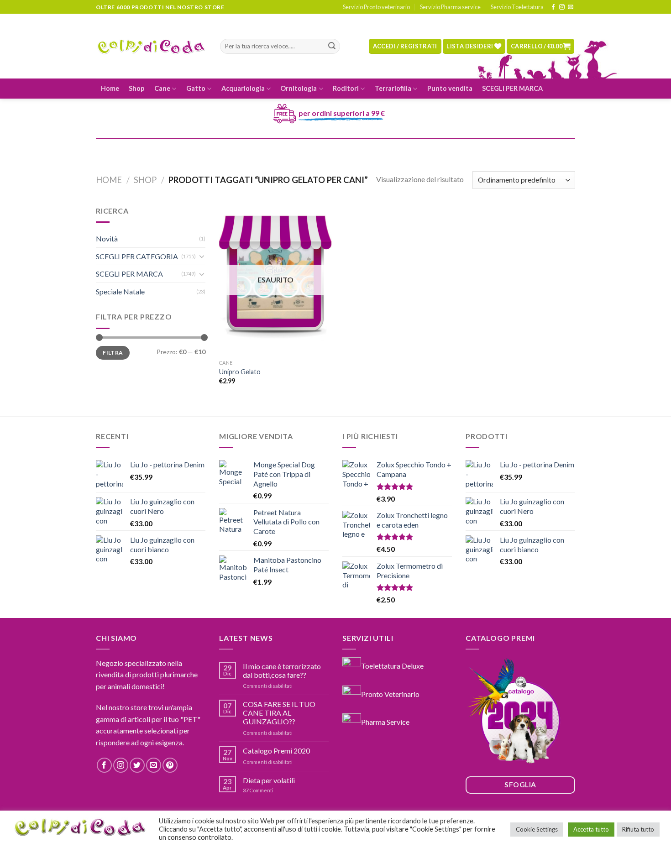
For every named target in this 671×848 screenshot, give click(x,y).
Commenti (258, 790)
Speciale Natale (120, 291)
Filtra (112, 352)
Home (110, 88)
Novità (107, 238)
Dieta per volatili (269, 780)
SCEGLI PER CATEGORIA (137, 256)
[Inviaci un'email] (570, 7)
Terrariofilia (393, 88)
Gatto (195, 88)
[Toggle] (201, 256)
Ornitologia (298, 88)
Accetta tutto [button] (591, 829)
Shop (136, 88)
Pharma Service (385, 721)
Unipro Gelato (240, 372)
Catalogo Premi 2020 (276, 750)
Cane (162, 88)
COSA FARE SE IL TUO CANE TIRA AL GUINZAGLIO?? (279, 713)
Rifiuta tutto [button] (638, 829)
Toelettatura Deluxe (392, 665)
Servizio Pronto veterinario (376, 6)
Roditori (346, 88)
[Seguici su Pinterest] (170, 765)
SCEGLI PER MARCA (512, 88)
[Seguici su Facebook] (553, 7)
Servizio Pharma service (450, 6)
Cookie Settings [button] (537, 829)
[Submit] (332, 46)
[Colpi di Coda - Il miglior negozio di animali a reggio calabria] (151, 46)
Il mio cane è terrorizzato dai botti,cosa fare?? (282, 670)
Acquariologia (243, 88)
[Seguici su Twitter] (137, 765)
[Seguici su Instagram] (562, 7)
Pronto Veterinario (390, 693)
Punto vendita (449, 88)
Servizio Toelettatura (517, 6)
